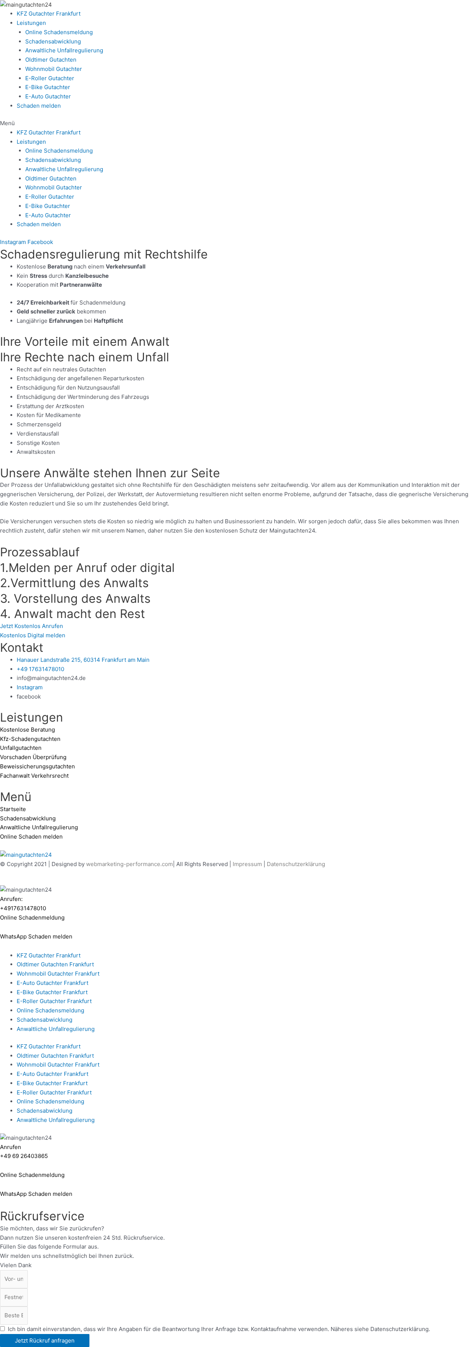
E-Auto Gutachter (48, 96)
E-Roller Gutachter (49, 78)
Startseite (13, 809)
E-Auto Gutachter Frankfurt (52, 982)
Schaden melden (39, 105)
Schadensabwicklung (53, 41)
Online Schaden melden (31, 836)
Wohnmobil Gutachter (53, 68)
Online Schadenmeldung (32, 1174)
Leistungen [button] (31, 22)
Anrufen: (11, 898)
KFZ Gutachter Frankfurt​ (49, 13)
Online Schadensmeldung (59, 32)
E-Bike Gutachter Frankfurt (52, 992)
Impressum (247, 864)
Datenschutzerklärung (296, 864)
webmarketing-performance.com (129, 864)
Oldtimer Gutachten (50, 59)
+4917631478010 (23, 908)
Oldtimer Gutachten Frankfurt (55, 964)
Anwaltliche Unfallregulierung (64, 50)
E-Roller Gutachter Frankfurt (54, 1001)
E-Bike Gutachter (47, 87)
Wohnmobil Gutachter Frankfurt (58, 973)
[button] (237, 123)
